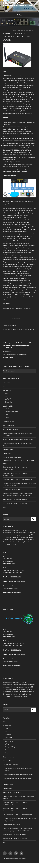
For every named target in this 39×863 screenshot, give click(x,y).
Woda (7, 409)
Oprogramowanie (8, 422)
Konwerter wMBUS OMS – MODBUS (15, 499)
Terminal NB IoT (8, 449)
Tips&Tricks (7, 383)
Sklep (4, 507)
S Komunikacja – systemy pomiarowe (18, 4)
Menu (20, 15)
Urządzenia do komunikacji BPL (13, 489)
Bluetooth (8, 402)
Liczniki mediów (8, 406)
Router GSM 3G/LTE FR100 (12, 457)
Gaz (6, 415)
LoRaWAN (8, 399)
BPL (4, 387)
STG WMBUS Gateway (10, 429)
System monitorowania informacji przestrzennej (18, 439)
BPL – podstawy (8, 425)
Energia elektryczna (11, 412)
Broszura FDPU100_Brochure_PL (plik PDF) (17, 308)
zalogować (13, 329)
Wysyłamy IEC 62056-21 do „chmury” (15, 503)
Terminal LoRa (7, 453)
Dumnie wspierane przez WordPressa (15, 858)
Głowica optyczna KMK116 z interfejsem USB (17, 479)
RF (6, 396)
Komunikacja (15, 318)
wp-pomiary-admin (25, 31)
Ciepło (7, 417)
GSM (7, 318)
